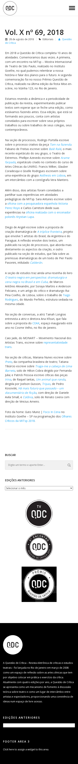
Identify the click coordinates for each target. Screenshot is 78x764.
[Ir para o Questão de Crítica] (13, 644)
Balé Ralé (55, 149)
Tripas (46, 384)
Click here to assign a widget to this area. (26, 749)
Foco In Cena (51, 412)
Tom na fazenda (60, 144)
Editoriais (48, 39)
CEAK (35, 323)
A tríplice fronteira (49, 232)
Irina (8, 379)
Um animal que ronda (50, 379)
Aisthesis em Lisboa (52, 175)
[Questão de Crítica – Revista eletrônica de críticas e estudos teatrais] (10, 8)
